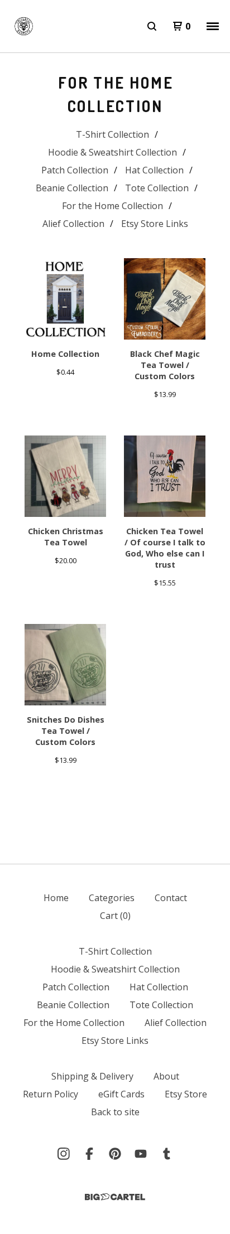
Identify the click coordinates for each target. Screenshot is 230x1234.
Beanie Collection (72, 188)
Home (56, 898)
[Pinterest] (115, 1153)
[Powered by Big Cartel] (115, 1197)
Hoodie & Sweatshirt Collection (112, 152)
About (166, 1076)
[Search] (152, 26)
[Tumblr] (166, 1153)
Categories (112, 898)
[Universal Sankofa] (24, 26)
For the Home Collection (112, 206)
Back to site (115, 1112)
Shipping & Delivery (92, 1076)
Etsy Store (186, 1094)
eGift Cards (121, 1094)
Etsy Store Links (154, 223)
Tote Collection (157, 188)
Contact (171, 898)
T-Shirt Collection (112, 134)
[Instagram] (63, 1153)
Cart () (115, 915)
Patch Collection (74, 170)
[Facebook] (89, 1153)
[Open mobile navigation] (212, 26)
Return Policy (50, 1094)
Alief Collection (73, 223)
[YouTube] (140, 1153)
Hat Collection (154, 170)
